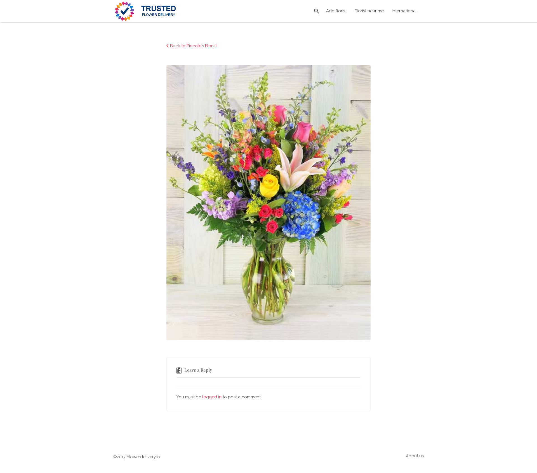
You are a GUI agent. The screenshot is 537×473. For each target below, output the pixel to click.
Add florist (336, 10)
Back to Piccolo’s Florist (193, 45)
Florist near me (369, 10)
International (404, 10)
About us (415, 455)
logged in (212, 396)
